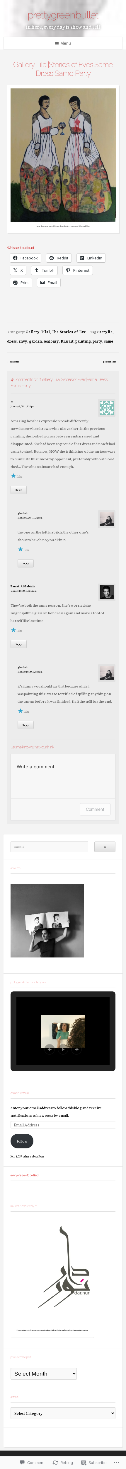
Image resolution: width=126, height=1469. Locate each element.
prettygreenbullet (63, 15)
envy (22, 340)
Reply (19, 489)
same (108, 340)
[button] (49, 1049)
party (97, 340)
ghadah (23, 513)
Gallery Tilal (37, 331)
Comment (95, 809)
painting (83, 340)
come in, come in (20, 1093)
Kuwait (67, 340)
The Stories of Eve (69, 331)
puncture (14, 361)
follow (22, 1140)
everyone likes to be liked (24, 1175)
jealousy (51, 340)
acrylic (106, 331)
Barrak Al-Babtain (23, 586)
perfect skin (109, 361)
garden (35, 340)
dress (12, 340)
